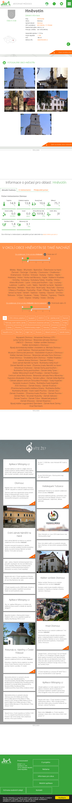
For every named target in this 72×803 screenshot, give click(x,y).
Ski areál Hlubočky (34, 396)
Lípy (51, 282)
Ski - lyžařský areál (53, 318)
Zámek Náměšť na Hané (20, 365)
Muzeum (39, 332)
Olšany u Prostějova (17, 290)
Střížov (19, 295)
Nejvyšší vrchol (7, 332)
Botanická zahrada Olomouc (45, 340)
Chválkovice (54, 272)
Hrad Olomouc (16, 357)
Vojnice (28, 297)
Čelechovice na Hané (52, 270)
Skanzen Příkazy (46, 360)
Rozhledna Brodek (20, 390)
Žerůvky (50, 297)
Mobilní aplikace (45, 783)
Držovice (34, 275)
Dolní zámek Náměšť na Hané (25, 363)
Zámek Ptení (19, 396)
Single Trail (28, 332)
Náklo (35, 285)
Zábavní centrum (50, 332)
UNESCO (41, 318)
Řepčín (60, 290)
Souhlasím (62, 797)
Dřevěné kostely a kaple (32, 327)
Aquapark (31, 318)
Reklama (45, 769)
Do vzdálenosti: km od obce (28, 254)
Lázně (63, 327)
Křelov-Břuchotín (17, 282)
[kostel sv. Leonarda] (19, 78)
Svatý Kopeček (56, 380)
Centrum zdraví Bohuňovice (20, 375)
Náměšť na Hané (46, 285)
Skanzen (65, 318)
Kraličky (49, 280)
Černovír (15, 272)
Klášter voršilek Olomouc (44, 342)
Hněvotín (34, 10)
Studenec (28, 295)
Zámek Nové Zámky (52, 403)
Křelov (56, 280)
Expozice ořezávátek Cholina (19, 378)
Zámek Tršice (34, 398)
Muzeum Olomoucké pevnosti (20, 352)
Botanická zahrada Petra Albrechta (48, 375)
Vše (5, 318)
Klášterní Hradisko (56, 277)
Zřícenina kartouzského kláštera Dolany (27, 388)
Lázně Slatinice (23, 350)
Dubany (42, 275)
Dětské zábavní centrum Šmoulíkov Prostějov (29, 380)
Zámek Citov (53, 390)
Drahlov (26, 275)
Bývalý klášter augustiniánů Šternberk (26, 403)
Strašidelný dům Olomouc (35, 357)
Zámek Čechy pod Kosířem (45, 368)
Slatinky (42, 292)
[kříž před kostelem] (52, 78)
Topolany (52, 295)
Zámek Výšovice (50, 396)
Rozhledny (56, 323)
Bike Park (19, 332)
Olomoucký (40, 19)
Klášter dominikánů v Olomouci (35, 345)
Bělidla (12, 270)
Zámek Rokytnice (43, 401)
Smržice (59, 292)
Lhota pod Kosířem (40, 282)
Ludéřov (21, 285)
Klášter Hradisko (54, 357)
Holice (19, 277)
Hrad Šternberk (36, 406)
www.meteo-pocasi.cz (50, 234)
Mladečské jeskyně (49, 398)
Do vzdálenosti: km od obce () (26, 303)
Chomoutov (43, 272)
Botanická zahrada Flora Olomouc (47, 355)
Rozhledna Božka (53, 388)
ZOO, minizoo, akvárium (17, 318)
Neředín (21, 287)
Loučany (57, 282)
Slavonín (50, 292)
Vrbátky (36, 297)
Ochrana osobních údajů (13, 790)
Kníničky (16, 280)
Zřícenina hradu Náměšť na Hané (46, 365)
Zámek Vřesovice (27, 401)
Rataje (53, 290)
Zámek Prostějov (51, 373)
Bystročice (38, 270)
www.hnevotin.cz (43, 40)
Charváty (33, 272)
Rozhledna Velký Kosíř (49, 363)
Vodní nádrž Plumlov (38, 390)
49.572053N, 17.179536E (44, 25)
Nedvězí (58, 285)
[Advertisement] (36, 165)
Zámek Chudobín (17, 393)
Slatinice (34, 292)
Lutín (29, 285)
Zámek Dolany (34, 385)
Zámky (9, 327)
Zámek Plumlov (54, 393)
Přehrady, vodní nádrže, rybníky (15, 323)
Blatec (19, 270)
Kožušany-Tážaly (38, 280)
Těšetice (43, 295)
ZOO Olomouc (21, 385)
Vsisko (43, 297)
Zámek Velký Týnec (49, 370)
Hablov (50, 275)
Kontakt (39, 790)
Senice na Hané (14, 292)
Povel (39, 290)
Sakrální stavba (64, 332)
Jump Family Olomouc (23, 340)
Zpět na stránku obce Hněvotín (61, 144)
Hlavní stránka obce (65, 52)
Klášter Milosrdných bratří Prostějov (28, 373)
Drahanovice (16, 275)
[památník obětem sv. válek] (19, 101)
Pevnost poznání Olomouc (42, 350)
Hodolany (12, 277)
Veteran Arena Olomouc (28, 360)
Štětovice (11, 295)
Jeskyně (54, 327)
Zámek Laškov (39, 378)
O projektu (45, 762)
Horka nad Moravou (32, 277)
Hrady (65, 323)
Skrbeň (26, 292)
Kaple (44, 277)
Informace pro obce (46, 776)
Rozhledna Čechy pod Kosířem (26, 370)
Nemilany (12, 287)
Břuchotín (28, 270)
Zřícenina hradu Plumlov (36, 393)
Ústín (21, 297)
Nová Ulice (30, 287)
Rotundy (46, 327)
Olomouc (40, 23)
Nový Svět (51, 287)
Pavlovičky (31, 290)
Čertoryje (24, 272)
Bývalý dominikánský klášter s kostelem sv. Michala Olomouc (35, 347)
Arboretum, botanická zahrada (39, 323)
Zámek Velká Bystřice (55, 378)
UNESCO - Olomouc (24, 342)
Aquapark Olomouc (24, 337)
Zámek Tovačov (20, 398)
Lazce (27, 282)
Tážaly (36, 295)
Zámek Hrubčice (49, 385)
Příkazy (46, 290)
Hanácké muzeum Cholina (24, 383)
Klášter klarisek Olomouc (20, 355)
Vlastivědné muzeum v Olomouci (49, 352)
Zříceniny (18, 327)
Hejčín (57, 275)
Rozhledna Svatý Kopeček (47, 383)
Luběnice (13, 285)
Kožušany (25, 280)
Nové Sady (40, 287)
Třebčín (61, 295)
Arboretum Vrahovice (23, 368)
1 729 (39, 35)
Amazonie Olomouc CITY (44, 337)
